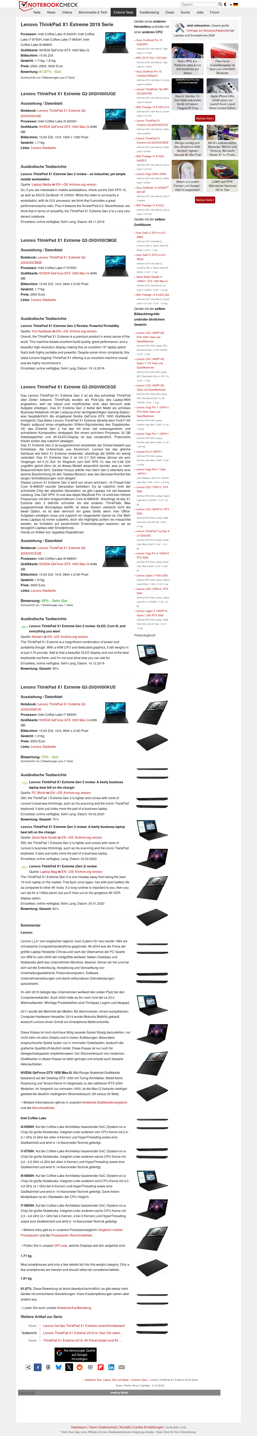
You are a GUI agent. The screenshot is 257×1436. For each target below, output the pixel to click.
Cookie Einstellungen (148, 1427)
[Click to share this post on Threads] (48, 1367)
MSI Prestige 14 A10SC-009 (152, 295)
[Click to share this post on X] (69, 1367)
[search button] (220, 4)
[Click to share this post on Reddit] (80, 1367)
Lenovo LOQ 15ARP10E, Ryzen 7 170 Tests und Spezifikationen (150, 363)
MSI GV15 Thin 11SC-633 (151, 58)
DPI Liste (60, 1245)
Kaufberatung (149, 12)
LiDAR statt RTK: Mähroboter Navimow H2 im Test (222, 185)
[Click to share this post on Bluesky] (58, 1367)
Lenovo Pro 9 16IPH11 (149, 451)
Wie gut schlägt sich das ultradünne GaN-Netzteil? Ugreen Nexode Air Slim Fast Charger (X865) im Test (187, 149)
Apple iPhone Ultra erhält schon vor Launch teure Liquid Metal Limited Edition (222, 102)
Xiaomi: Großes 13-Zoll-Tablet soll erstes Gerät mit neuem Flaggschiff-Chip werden (187, 102)
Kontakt (125, 1427)
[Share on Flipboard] (100, 1367)
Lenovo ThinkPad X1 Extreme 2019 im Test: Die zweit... (82, 1332)
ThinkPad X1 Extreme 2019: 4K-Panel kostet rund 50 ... (82, 1340)
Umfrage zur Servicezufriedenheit (208, 30)
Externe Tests (123, 12)
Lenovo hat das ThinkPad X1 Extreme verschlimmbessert (84, 1325)
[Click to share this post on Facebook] (37, 1367)
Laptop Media (41, 184)
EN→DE (62, 184)
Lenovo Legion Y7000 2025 (152, 575)
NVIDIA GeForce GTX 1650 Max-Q (64, 126)
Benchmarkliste (43, 1107)
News (51, 12)
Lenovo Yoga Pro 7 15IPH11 (152, 434)
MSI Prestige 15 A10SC (150, 205)
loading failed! (27, 1393)
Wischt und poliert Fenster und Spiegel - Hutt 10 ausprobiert (187, 185)
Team (93, 1427)
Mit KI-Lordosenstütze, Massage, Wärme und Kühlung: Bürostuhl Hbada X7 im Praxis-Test (222, 149)
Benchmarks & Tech (93, 12)
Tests (37, 12)
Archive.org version (83, 184)
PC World (39, 792)
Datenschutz (108, 1427)
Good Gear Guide (44, 837)
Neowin (37, 636)
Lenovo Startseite (43, 147)
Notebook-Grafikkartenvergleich (104, 1102)
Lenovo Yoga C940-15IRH (151, 174)
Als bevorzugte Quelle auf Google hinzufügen (79, 1354)
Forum (214, 12)
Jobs (200, 12)
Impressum (79, 1427)
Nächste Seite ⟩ (205, 118)
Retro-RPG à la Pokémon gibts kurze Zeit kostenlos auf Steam (187, 67)
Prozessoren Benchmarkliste (72, 1235)
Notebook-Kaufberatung (74, 1307)
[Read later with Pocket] (90, 1367)
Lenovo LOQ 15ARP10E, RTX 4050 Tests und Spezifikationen (150, 337)
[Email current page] (121, 1367)
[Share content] (28, 1367)
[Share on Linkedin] (111, 1367)
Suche (185, 12)
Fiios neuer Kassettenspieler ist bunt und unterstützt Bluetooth (222, 67)
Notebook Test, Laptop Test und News (106, 1380)
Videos (67, 12)
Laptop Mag (48, 871)
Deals (170, 12)
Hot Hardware (42, 331)
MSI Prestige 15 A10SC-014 (152, 107)
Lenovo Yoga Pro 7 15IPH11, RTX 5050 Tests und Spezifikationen (153, 411)
